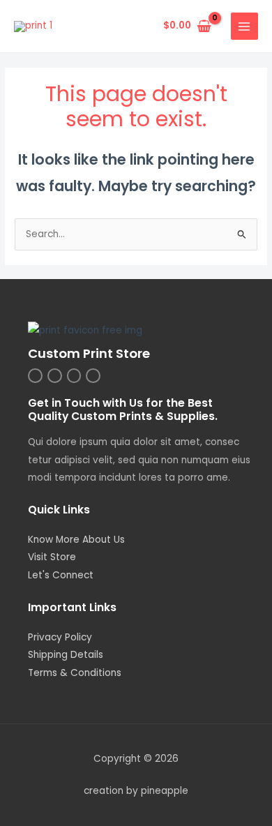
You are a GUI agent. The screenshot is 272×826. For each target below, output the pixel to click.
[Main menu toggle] (244, 26)
